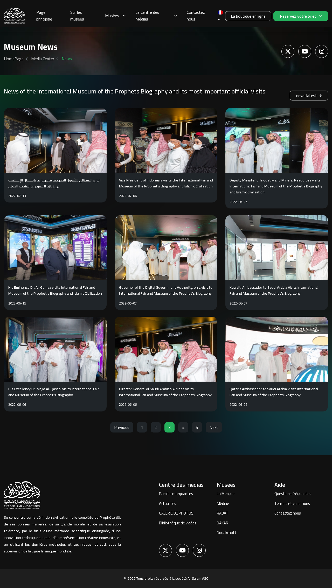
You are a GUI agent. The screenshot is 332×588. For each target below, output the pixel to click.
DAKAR (222, 523)
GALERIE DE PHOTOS (176, 513)
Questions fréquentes (292, 493)
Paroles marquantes (176, 493)
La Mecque (225, 493)
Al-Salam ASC (198, 578)
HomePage (14, 59)
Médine (223, 503)
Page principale (44, 15)
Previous (121, 427)
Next (214, 427)
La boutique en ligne (248, 16)
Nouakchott (227, 532)
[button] (115, 16)
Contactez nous (196, 15)
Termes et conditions (292, 503)
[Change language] (220, 16)
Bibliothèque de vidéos (177, 523)
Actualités (167, 503)
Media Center (42, 59)
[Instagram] (321, 51)
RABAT (223, 513)
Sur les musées (77, 15)
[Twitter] (287, 51)
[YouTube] (304, 51)
